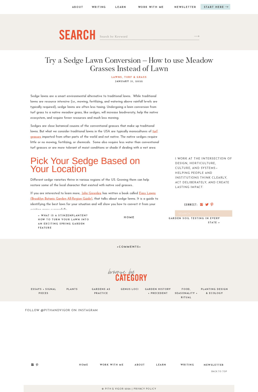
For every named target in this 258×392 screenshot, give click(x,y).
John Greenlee (91, 193)
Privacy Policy (145, 389)
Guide (87, 198)
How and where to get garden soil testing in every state (194, 218)
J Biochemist (104, 247)
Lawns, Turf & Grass (129, 77)
